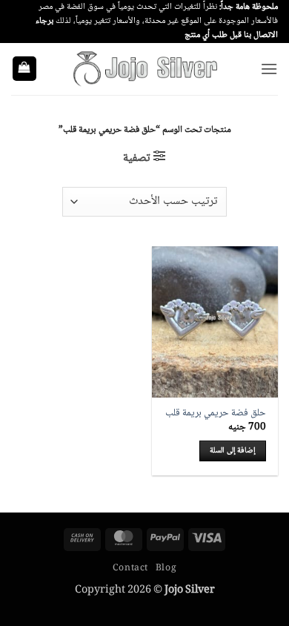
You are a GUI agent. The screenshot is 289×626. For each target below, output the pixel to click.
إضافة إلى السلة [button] (233, 451)
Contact (130, 568)
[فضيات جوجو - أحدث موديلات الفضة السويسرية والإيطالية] (144, 68)
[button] (269, 68)
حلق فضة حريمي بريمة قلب (215, 414)
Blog (166, 568)
